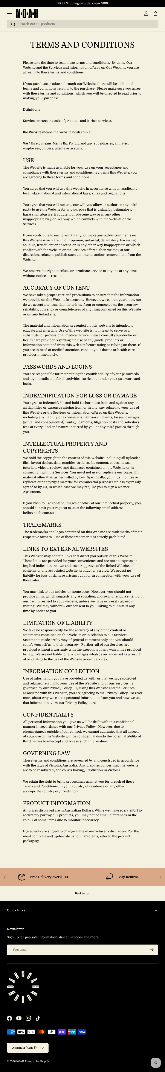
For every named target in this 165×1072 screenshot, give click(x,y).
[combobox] (82, 24)
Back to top (82, 893)
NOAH (20, 1061)
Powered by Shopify (37, 1061)
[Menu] (9, 13)
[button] (155, 13)
